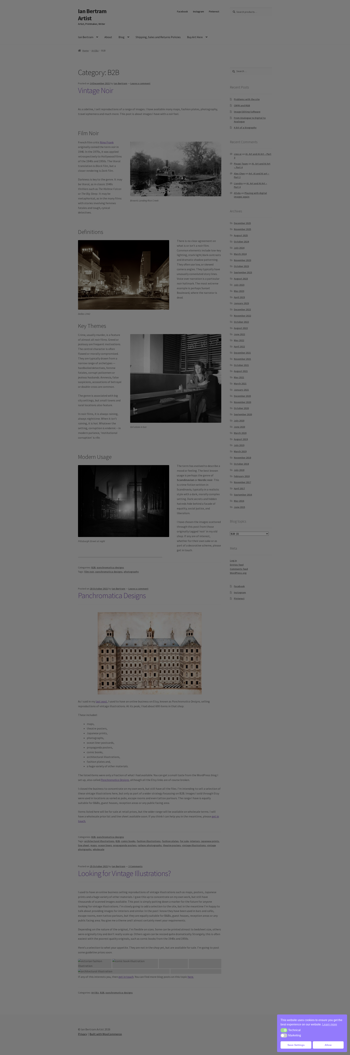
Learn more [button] (329, 1024)
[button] (284, 1030)
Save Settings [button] (296, 1045)
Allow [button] (328, 1045)
